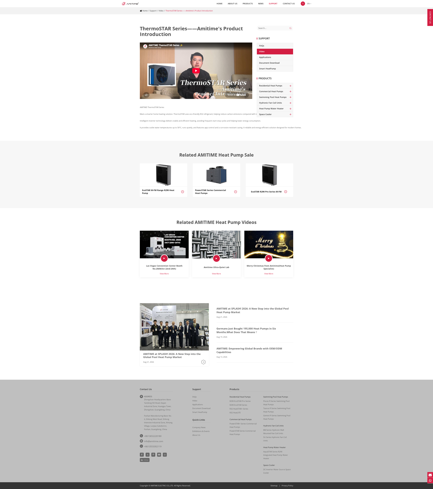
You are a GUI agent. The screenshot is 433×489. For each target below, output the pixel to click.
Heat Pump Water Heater (271, 108)
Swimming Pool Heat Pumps (273, 97)
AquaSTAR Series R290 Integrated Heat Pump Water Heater (275, 455)
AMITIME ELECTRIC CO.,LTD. (162, 485)
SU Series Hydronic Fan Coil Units (275, 439)
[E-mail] (430, 475)
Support (273, 3)
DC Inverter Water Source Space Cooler (277, 471)
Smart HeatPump (267, 68)
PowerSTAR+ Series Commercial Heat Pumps (243, 425)
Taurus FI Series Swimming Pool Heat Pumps (276, 410)
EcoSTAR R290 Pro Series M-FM (266, 191)
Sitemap (274, 485)
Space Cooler (265, 114)
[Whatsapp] (430, 480)
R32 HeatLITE (235, 412)
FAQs (261, 45)
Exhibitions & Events (201, 431)
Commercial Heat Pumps (271, 91)
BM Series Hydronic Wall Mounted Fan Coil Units (273, 432)
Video (161, 10)
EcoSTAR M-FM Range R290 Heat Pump (158, 191)
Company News (199, 427)
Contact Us (289, 3)
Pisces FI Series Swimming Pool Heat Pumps (276, 403)
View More (164, 273)
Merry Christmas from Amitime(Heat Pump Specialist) (269, 267)
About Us (232, 3)
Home (219, 3)
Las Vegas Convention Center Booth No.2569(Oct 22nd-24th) (164, 267)
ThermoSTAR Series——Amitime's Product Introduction (189, 10)
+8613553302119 (152, 446)
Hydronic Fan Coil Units (270, 102)
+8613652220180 (152, 436)
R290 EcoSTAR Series (238, 405)
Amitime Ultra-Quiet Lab (216, 267)
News (260, 3)
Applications (265, 57)
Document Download (269, 62)
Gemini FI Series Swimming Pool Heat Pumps (276, 417)
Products (248, 3)
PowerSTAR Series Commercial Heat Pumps (210, 191)
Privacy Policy (287, 485)
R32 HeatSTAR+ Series (239, 409)
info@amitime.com (153, 441)
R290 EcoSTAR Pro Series (240, 401)
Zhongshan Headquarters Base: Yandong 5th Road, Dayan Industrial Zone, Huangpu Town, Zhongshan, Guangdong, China (157, 404)
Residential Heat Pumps (270, 85)
